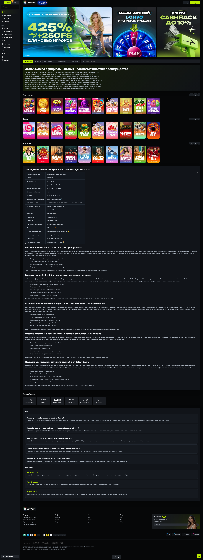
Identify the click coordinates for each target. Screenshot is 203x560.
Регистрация (195, 2)
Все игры (29, 61)
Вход (186, 2)
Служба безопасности (29, 519)
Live (121, 517)
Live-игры (49, 61)
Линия (121, 519)
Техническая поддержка (29, 517)
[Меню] (2, 3)
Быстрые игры (61, 61)
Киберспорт (123, 522)
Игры (89, 517)
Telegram (177, 534)
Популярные (74, 61)
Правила (57, 517)
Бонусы (57, 522)
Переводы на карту (59, 535)
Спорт (15, 2)
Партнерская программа (29, 522)
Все (192, 95)
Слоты (39, 61)
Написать (157, 524)
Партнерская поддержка (29, 524)
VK (169, 534)
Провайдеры (91, 522)
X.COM (187, 534)
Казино (8, 2)
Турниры (57, 519)
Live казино (90, 519)
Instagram (196, 534)
